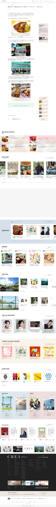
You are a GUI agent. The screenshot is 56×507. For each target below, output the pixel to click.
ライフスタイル (9, 466)
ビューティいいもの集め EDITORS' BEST (17, 471)
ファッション (9, 468)
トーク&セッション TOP (50, 316)
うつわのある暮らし (16, 470)
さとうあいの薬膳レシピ (17, 469)
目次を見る (7, 413)
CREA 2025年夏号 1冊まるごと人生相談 (23, 470)
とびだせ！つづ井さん (38, 464)
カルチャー (9, 465)
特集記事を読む (7, 415)
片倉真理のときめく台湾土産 (17, 463)
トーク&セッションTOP (31, 461)
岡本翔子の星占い (44, 462)
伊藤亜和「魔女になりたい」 (38, 462)
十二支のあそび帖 (37, 465)
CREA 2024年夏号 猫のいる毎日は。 (23, 476)
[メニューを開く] (53, 1)
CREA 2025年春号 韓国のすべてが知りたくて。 (24, 472)
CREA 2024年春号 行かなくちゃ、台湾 (23, 478)
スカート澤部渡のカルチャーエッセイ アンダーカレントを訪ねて (38, 469)
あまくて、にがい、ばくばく (38, 467)
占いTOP (49, 369)
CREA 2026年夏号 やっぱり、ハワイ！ (23, 462)
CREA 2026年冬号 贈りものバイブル (23, 466)
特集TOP (22, 461)
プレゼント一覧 (40, 40)
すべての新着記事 (9, 461)
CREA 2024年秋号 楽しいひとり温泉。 (23, 475)
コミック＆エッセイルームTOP (49, 344)
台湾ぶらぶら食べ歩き (17, 462)
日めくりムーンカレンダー (45, 466)
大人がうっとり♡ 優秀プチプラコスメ (17, 473)
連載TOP (15, 461)
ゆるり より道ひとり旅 (38, 470)
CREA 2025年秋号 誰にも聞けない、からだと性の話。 (24, 468)
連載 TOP (49, 247)
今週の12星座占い (44, 464)
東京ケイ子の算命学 (44, 465)
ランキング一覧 (49, 221)
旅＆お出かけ (9, 463)
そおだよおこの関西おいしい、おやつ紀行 (17, 468)
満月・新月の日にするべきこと (45, 467)
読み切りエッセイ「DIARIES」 (38, 463)
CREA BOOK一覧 (49, 424)
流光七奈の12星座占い (45, 463)
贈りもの (8, 462)
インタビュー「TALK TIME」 (38, 466)
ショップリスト (7, 417)
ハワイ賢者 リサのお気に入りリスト (17, 464)
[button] (2, 182)
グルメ (8, 464)
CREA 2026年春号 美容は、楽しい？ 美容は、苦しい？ (24, 464)
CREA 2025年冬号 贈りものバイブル (23, 473)
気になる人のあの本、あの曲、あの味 (31, 462)
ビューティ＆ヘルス (9, 467)
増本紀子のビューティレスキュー (17, 475)
